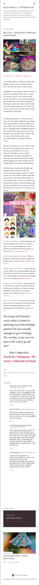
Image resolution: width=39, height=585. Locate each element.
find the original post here (18, 251)
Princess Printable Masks (13, 283)
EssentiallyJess (15, 452)
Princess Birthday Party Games (15, 256)
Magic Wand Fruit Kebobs (14, 268)
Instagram (24, 356)
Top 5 (4, 375)
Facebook (9, 356)
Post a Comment (13, 562)
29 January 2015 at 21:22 (28, 452)
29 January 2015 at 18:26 (27, 409)
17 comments (15, 521)
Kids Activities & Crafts (28, 372)
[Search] (34, 3)
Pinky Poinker (15, 409)
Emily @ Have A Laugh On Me (21, 386)
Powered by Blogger (21, 575)
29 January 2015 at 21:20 (17, 427)
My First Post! (14, 518)
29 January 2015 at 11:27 (17, 387)
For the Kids (11, 372)
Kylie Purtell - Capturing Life (18, 7)
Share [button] (5, 370)
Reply (12, 405)
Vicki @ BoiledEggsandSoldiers (21, 425)
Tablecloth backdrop (12, 241)
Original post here (24, 278)
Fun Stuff (18, 372)
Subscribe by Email (25, 361)
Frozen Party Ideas (11, 300)
